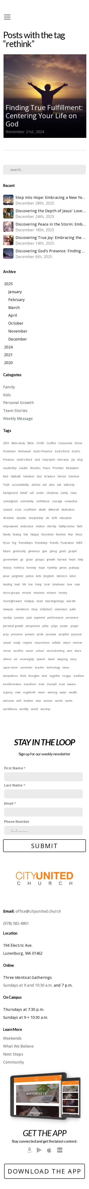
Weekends (12, 1038)
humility (52, 567)
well (18, 700)
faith (79, 526)
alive (52, 485)
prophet (64, 634)
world (34, 709)
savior (29, 651)
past (29, 617)
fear (70, 534)
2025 (6, 443)
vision (41, 692)
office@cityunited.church (38, 911)
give (44, 551)
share (78, 651)
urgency (8, 692)
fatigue (35, 534)
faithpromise (67, 526)
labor (73, 576)
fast (26, 534)
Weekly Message (18, 418)
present (29, 634)
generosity (19, 551)
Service (62, 476)
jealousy (74, 567)
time (44, 676)
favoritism (47, 534)
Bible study (18, 443)
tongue (67, 676)
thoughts (34, 676)
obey (34, 609)
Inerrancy (63, 459)
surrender (26, 667)
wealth (73, 692)
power (64, 626)
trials (42, 684)
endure (40, 526)
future (6, 551)
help (80, 559)
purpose (76, 634)
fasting (17, 534)
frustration (67, 543)
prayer (75, 626)
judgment (17, 576)
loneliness (58, 584)
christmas (52, 493)
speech (40, 659)
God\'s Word (24, 459)
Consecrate (65, 443)
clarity (64, 493)
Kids (7, 394)
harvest (62, 559)
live (31, 584)
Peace (46, 468)
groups (39, 559)
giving (53, 551)
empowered (10, 526)
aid (45, 485)
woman (48, 700)
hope (42, 567)
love (69, 584)
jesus (6, 576)
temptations (10, 676)
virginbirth (29, 692)
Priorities (58, 468)
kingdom (48, 576)
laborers (62, 576)
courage (57, 501)
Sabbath (16, 476)
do (47, 518)
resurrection (42, 642)
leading (7, 584)
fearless (61, 534)
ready (16, 642)
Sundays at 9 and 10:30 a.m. (28, 985)
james (63, 567)
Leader (23, 468)
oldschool (46, 609)
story (73, 659)
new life (71, 601)
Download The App (45, 1171)
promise (51, 634)
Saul (39, 476)
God (37, 459)
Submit (44, 845)
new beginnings (54, 601)
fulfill (79, 543)
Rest (5, 476)
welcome (8, 700)
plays (54, 626)
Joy (73, 459)
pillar (45, 626)
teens (66, 667)
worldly (23, 709)
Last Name (13, 785)
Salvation (28, 476)
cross (18, 509)
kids (38, 576)
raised (7, 642)
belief (23, 493)
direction (8, 518)
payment (39, 617)
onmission (61, 609)
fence (79, 534)
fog (14, 543)
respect (27, 642)
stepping (62, 659)
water (63, 692)
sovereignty (27, 659)
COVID (40, 443)
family (6, 534)
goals (62, 551)
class (74, 493)
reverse (77, 642)
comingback (10, 501)
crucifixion (30, 509)
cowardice (71, 501)
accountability (20, 485)
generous (34, 551)
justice (30, 576)
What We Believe (18, 1046)
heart (72, 559)
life (24, 584)
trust (62, 684)
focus (6, 543)
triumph (52, 684)
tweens (71, 684)
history (7, 567)
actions (35, 485)
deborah (53, 509)
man (77, 584)
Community (13, 1062)
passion (19, 617)
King (80, 459)
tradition (79, 676)
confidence (43, 501)
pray (6, 634)
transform (30, 684)
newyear (8, 609)
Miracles (35, 468)
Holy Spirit (49, 459)
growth (51, 559)
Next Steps (13, 1054)
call (32, 493)
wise (38, 700)
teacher (39, 667)
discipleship (36, 518)
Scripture (49, 476)
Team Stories (15, 410)
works (68, 700)
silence (7, 659)
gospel (72, 551)
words (59, 700)
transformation (12, 684)
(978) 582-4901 (16, 923)
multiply (29, 601)
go (21, 559)
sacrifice (18, 651)
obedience (22, 609)
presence (16, 634)
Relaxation (72, 468)
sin (15, 659)
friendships (25, 543)
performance (55, 617)
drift (54, 518)
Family (9, 386)
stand (51, 659)
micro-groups (11, 592)
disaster (21, 518)
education (65, 518)
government (10, 559)
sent (69, 651)
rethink (56, 642)
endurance (27, 526)
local (47, 584)
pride (40, 634)
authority (69, 485)
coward (7, 509)
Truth (6, 485)
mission (51, 592)
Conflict (51, 443)
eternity (51, 526)
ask (59, 485)
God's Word (62, 451)
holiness (19, 567)
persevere (72, 617)
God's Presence (42, 451)
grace (29, 559)
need (39, 601)
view (17, 692)
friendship (41, 543)
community (27, 501)
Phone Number (16, 821)
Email (8, 803)
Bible (31, 443)
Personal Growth (18, 402)
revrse (7, 651)
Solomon (74, 476)
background (10, 493)
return (66, 642)
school (40, 651)
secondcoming (55, 651)
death (42, 509)
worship (45, 709)
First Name (13, 768)
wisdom (28, 700)
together (55, 676)
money (63, 592)
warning (52, 692)
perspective (33, 626)
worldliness (10, 709)
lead (17, 584)
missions (39, 592)
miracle (26, 592)
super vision (10, 667)
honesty (31, 567)
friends (54, 543)
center (40, 493)
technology (53, 667)
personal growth (13, 626)
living (38, 584)
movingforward (12, 601)
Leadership (10, 468)
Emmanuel (24, 451)
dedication (68, 509)
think (23, 676)
